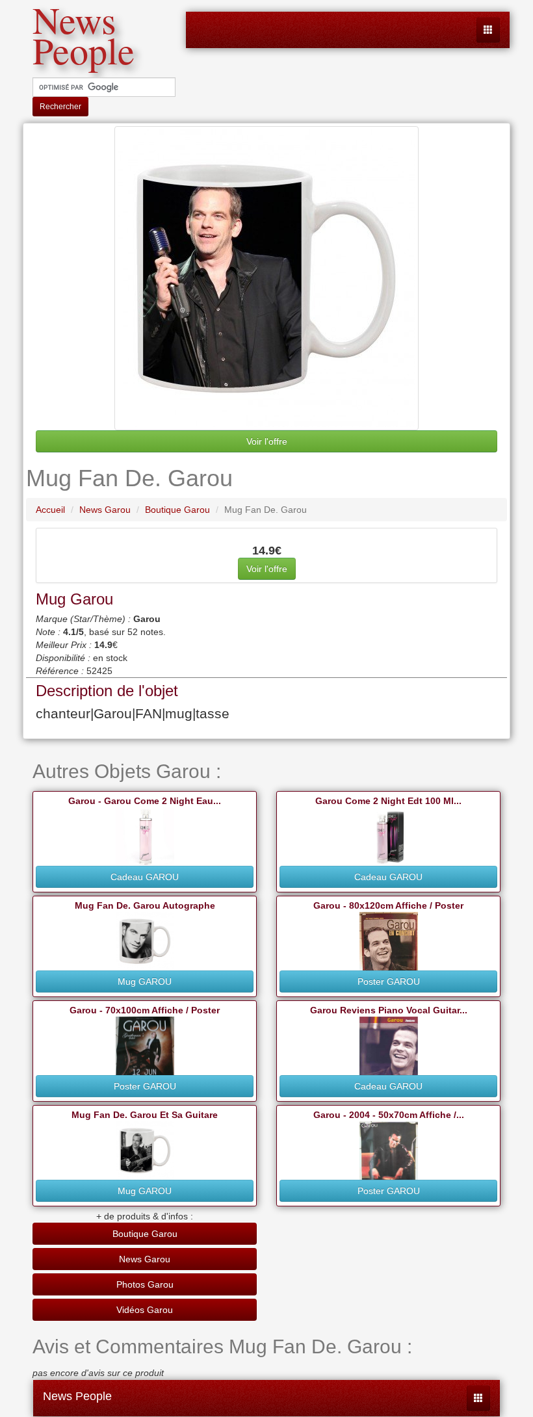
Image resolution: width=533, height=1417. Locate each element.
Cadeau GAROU (144, 877)
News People (77, 1396)
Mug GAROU (145, 981)
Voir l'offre (266, 441)
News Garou (144, 1259)
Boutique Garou (144, 1233)
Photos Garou (145, 1284)
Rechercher (60, 106)
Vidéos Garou (144, 1310)
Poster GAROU (389, 981)
